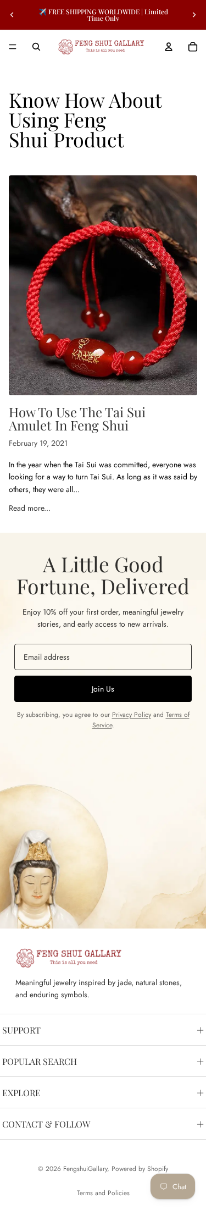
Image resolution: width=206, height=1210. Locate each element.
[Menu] (12, 46)
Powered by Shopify (140, 1169)
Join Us (103, 688)
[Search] (36, 47)
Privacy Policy (131, 715)
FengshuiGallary (85, 1169)
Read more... (30, 507)
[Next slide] (194, 15)
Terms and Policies (103, 1193)
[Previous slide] (12, 15)
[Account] (169, 47)
